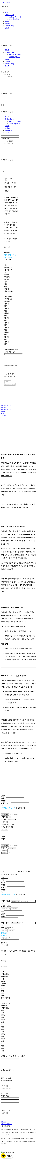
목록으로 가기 (6, 909)
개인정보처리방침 (6, 1124)
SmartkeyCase (14, 19)
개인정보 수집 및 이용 (8, 808)
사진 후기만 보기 (8, 824)
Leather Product (15, 17)
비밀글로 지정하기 (7, 906)
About (7, 21)
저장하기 (4, 822)
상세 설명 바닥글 (6, 409)
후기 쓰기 (4, 829)
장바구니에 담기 (6, 1088)
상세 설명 (3, 407)
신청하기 (4, 1113)
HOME (7, 12)
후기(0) (3, 411)
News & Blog (9, 26)
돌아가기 (4, 930)
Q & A (7, 28)
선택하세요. (8, 267)
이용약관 (3, 1122)
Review (7, 23)
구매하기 (4, 945)
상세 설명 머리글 (6, 405)
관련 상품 (3, 415)
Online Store (9, 15)
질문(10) (3, 413)
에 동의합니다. (13, 808)
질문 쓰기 (4, 877)
